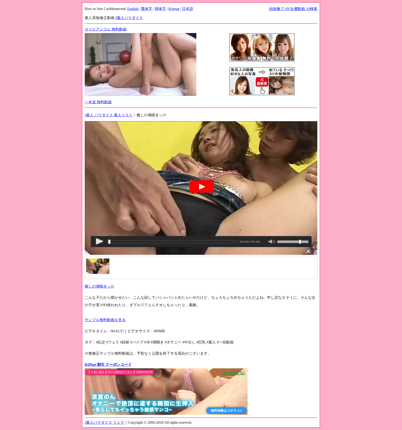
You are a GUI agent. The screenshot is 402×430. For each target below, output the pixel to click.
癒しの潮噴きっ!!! (99, 286)
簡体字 (160, 9)
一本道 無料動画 (98, 102)
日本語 (187, 9)
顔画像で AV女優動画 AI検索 (293, 9)
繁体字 (146, 9)
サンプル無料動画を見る (105, 320)
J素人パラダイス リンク (104, 422)
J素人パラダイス (129, 18)
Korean (173, 9)
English (132, 9)
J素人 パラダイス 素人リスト (109, 115)
